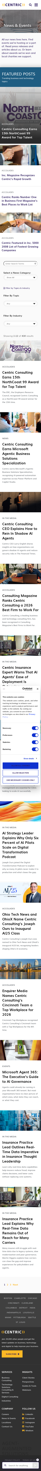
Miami (8, 1317)
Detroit (23, 1307)
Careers (5, 1414)
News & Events (9, 1418)
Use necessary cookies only (20, 780)
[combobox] (20, 277)
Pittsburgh (19, 1317)
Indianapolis (14, 1312)
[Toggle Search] (30, 5)
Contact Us (7, 1426)
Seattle (32, 1317)
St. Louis (20, 1322)
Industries (6, 1400)
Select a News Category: (17, 275)
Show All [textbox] (10, 277)
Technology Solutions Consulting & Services (8, 1388)
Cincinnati (13, 1302)
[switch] (35, 735)
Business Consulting (7, 1379)
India (32, 1307)
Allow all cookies (20, 766)
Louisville (28, 1312)
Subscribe (11, 1353)
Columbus (11, 1307)
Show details (29, 758)
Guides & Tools (29, 1385)
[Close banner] (37, 689)
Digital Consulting (10, 1396)
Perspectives (28, 1381)
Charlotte (20, 1298)
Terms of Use (29, 1460)
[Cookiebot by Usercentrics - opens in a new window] (23, 688)
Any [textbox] (8, 303)
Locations (6, 1422)
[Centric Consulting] (13, 4)
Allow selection (20, 773)
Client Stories (28, 1377)
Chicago (32, 1298)
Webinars (26, 1389)
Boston (8, 1298)
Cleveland (27, 1302)
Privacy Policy (12, 1460)
